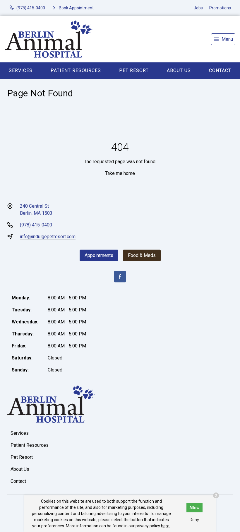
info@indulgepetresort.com (48, 236)
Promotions (220, 8)
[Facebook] (120, 276)
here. (165, 526)
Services (20, 70)
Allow (194, 507)
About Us (179, 70)
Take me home (120, 173)
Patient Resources (76, 70)
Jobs (198, 8)
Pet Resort (134, 70)
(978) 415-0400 (36, 225)
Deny (194, 519)
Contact (220, 70)
